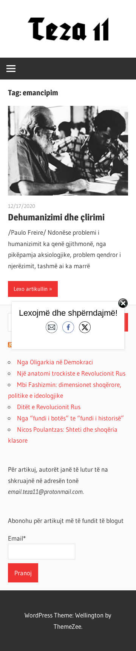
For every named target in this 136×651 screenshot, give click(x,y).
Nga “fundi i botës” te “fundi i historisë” (70, 418)
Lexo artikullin (31, 288)
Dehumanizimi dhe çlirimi (56, 217)
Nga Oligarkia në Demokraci (55, 362)
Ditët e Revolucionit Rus (48, 407)
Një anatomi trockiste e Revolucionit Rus (71, 373)
